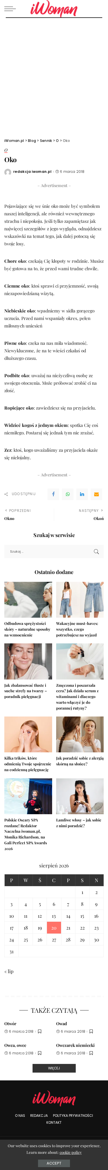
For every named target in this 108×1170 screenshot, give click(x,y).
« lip (9, 971)
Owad (61, 1023)
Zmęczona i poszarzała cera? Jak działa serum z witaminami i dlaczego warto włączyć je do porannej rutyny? (77, 696)
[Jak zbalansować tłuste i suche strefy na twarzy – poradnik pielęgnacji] (28, 661)
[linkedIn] (82, 494)
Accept (54, 1163)
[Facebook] (53, 494)
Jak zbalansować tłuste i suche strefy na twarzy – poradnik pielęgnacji (25, 691)
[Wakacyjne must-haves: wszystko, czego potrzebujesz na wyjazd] (80, 600)
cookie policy (71, 1152)
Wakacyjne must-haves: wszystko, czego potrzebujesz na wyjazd (77, 629)
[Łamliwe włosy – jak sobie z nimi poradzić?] (80, 796)
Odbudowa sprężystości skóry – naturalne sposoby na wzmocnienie (27, 629)
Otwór (10, 1023)
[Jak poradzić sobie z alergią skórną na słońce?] (80, 734)
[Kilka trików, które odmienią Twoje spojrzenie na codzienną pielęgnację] (28, 734)
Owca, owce (15, 1045)
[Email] (96, 494)
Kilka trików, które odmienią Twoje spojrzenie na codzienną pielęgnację (27, 764)
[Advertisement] (54, 75)
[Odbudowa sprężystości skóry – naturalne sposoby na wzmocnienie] (28, 600)
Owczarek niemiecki (75, 1045)
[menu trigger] (11, 8)
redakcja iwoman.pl (32, 171)
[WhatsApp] (67, 494)
